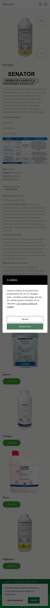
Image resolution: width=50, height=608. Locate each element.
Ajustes (25, 319)
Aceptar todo (25, 326)
